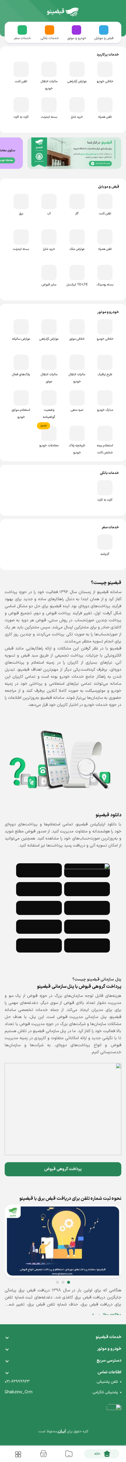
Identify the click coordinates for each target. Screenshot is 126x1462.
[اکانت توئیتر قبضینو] (23, 1409)
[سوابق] (69, 1454)
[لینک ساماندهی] (114, 1413)
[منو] (17, 1454)
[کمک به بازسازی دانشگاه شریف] (74, 153)
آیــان (61, 1431)
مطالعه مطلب (109, 1315)
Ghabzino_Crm (19, 1392)
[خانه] (101, 1454)
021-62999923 (17, 1382)
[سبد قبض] (43, 1454)
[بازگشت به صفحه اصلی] (72, 12)
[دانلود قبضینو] (87, 870)
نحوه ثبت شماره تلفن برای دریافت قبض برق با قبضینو (70, 1198)
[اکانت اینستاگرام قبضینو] (9, 1409)
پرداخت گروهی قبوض (63, 1169)
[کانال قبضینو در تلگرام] (37, 1409)
